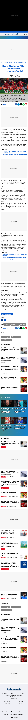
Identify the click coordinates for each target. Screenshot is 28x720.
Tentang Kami (14, 712)
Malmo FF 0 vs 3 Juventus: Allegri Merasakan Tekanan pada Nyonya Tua (14, 258)
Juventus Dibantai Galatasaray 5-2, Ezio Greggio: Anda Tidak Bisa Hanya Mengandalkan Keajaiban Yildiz (10, 369)
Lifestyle (18, 37)
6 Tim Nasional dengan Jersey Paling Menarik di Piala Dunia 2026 (10, 378)
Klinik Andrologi (16, 337)
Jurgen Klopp (14, 324)
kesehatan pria (5, 337)
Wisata (3, 549)
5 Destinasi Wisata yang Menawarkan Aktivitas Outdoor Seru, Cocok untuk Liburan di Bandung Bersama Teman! (9, 544)
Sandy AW (16, 74)
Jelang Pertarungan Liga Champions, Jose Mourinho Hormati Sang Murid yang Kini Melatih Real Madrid (9, 533)
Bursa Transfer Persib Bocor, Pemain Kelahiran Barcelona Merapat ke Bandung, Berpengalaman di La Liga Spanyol (10, 564)
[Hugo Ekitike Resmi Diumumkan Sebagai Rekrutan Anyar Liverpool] (7, 420)
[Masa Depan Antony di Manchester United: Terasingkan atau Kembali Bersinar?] (7, 403)
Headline (4, 506)
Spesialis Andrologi (6, 340)
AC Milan (6, 324)
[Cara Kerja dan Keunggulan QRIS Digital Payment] (24, 556)
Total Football (4, 37)
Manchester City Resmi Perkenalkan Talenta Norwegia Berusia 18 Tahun (20, 410)
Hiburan (21, 703)
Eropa (15, 62)
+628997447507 (14, 696)
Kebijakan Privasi (8, 714)
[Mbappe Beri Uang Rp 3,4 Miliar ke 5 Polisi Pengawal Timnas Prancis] (20, 420)
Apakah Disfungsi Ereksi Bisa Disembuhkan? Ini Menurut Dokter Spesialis (10, 349)
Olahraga (4, 598)
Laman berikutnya (6, 314)
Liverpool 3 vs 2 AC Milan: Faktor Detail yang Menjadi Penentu (14, 152)
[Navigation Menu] (26, 34)
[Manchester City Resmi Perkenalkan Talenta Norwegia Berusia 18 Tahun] (20, 403)
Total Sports (11, 37)
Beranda (3, 62)
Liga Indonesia (5, 569)
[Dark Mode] (24, 34)
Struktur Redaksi (6, 712)
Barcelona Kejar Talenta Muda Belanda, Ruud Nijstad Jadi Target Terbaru (10, 387)
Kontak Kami (22, 712)
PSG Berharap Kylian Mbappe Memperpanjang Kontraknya (14, 155)
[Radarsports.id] (11, 34)
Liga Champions (22, 62)
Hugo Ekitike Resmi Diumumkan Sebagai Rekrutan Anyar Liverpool (6, 428)
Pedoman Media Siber (18, 714)
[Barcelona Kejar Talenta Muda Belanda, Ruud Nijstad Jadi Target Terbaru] (24, 388)
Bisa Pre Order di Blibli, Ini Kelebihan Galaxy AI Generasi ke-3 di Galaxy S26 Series (10, 359)
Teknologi (24, 37)
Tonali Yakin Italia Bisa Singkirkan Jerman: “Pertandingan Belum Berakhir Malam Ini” (10, 594)
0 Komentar (5, 104)
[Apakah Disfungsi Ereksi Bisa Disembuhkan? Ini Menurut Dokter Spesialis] (24, 350)
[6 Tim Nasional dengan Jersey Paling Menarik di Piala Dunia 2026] (24, 380)
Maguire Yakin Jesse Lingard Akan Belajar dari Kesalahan (14, 255)
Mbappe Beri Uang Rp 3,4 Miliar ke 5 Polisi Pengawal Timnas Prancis (20, 428)
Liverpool (22, 324)
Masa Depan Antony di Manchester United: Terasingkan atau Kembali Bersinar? (7, 410)
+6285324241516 (14, 698)
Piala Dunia (4, 496)
